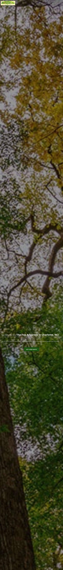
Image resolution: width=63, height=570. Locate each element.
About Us (48, 3)
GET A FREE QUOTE (31, 349)
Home (43, 3)
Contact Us (59, 3)
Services (54, 3)
